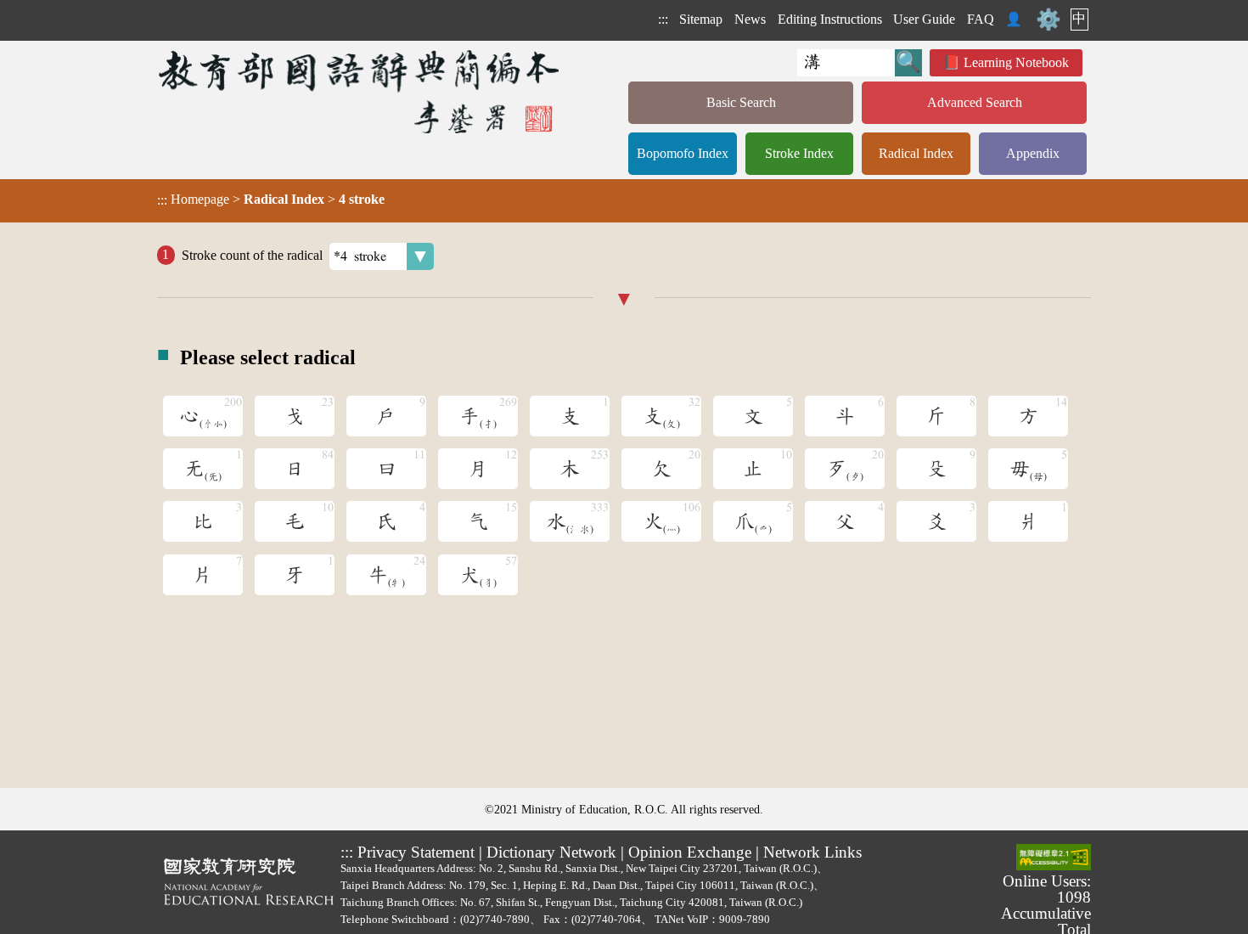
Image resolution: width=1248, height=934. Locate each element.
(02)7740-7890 (495, 919)
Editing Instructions (830, 19)
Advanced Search (974, 102)
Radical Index (916, 153)
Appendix (1033, 153)
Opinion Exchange (689, 852)
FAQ (980, 19)
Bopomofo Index (682, 153)
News (750, 19)
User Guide (924, 19)
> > (271, 199)
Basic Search (741, 102)
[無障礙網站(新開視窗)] (1053, 858)
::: (663, 19)
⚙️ (1048, 19)
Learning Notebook (1016, 62)
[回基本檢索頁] (360, 91)
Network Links (812, 852)
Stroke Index (799, 153)
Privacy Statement (416, 852)
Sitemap (700, 19)
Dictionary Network (551, 852)
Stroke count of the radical (252, 254)
